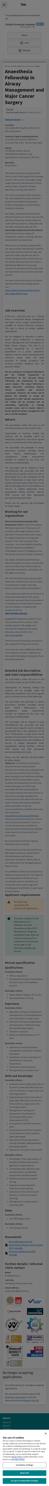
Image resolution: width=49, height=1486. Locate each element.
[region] (24, 1458)
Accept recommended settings (24, 1481)
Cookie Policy (18, 1460)
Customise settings (24, 1465)
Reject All (24, 1473)
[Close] (46, 1433)
